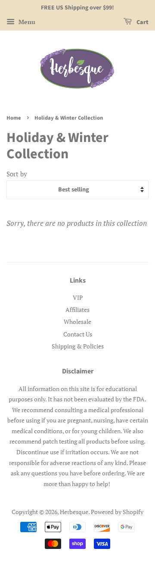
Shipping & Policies (78, 346)
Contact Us (77, 334)
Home (13, 118)
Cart (142, 22)
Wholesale (77, 321)
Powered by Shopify (117, 512)
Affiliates (77, 309)
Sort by (16, 174)
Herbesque (74, 512)
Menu (26, 22)
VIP (78, 297)
